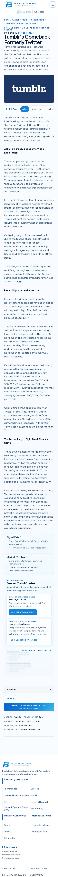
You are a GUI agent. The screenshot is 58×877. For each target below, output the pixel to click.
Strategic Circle (39, 831)
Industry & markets (15, 815)
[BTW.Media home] (20, 4)
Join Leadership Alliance (24, 640)
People (7, 825)
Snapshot (11, 689)
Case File (35, 788)
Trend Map (36, 109)
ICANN (34, 795)
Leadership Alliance (41, 825)
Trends (25, 20)
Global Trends (38, 20)
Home (7, 20)
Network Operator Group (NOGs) (16, 808)
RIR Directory (37, 808)
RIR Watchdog (10, 788)
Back (10, 698)
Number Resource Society (16, 795)
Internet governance (16, 779)
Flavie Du (17, 717)
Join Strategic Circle (22, 612)
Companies (9, 838)
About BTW (8, 868)
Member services (41, 815)
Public (25, 109)
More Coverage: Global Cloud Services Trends (29, 707)
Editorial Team (38, 868)
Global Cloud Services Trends (21, 23)
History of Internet (39, 802)
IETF (6, 802)
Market (15, 20)
